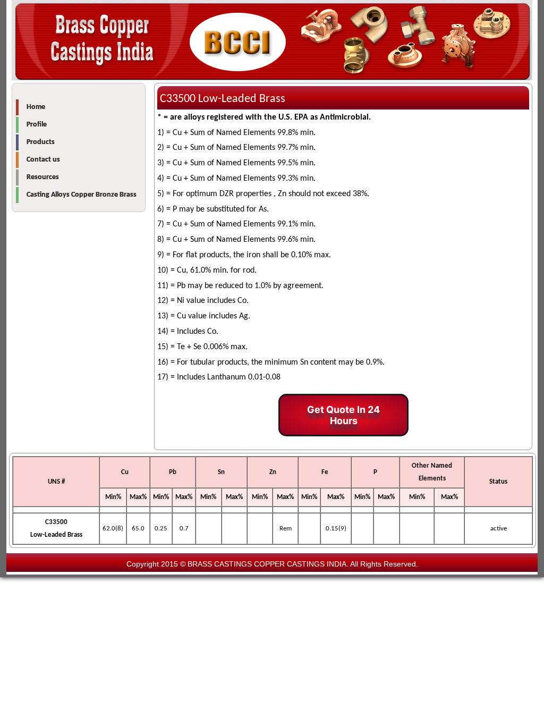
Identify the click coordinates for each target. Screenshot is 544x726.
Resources (43, 177)
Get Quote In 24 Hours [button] (343, 415)
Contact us (43, 160)
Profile (37, 125)
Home (36, 107)
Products (41, 142)
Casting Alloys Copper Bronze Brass (82, 195)
